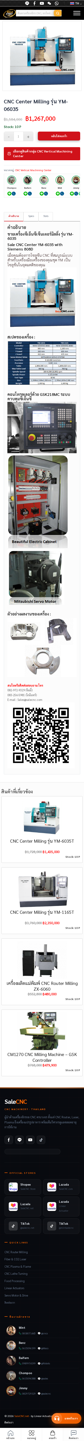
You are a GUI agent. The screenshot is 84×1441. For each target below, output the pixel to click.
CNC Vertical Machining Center (33, 170)
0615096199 (29, 1348)
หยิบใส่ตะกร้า (59, 136)
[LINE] (27, 3)
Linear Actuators (14, 1288)
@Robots (45, 1363)
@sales (44, 1378)
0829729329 (29, 1393)
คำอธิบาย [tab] (14, 215)
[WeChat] (49, 3)
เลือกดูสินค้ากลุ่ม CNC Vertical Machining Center (42, 153)
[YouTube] (42, 3)
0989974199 (29, 1363)
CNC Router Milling (16, 1252)
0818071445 (29, 1333)
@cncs (44, 1333)
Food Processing (14, 1281)
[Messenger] (34, 3)
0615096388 (29, 1378)
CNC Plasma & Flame (17, 1266)
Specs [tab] (31, 215)
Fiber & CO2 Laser (15, 1259)
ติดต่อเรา (9, 1302)
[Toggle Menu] (76, 13)
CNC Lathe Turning (16, 1273)
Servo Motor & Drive (16, 1295)
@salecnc (46, 1393)
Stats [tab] (45, 215)
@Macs (44, 1348)
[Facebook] (8, 1140)
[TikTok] (41, 1140)
